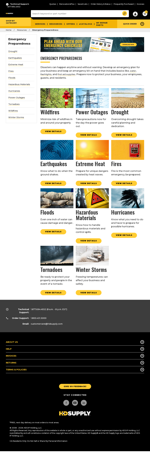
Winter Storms (16, 117)
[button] (124, 13)
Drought (12, 51)
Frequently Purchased (124, 4)
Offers (70, 24)
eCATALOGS (85, 24)
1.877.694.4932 (38, 309)
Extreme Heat (15, 64)
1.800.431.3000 (38, 318)
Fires (11, 71)
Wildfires (13, 110)
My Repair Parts (102, 24)
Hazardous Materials (19, 84)
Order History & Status (100, 4)
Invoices (140, 4)
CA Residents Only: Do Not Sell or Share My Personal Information (38, 441)
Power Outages (16, 97)
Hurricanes (14, 91)
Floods (11, 77)
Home (8, 30)
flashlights (46, 74)
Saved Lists (82, 4)
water (133, 71)
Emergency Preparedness (19, 41)
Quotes (52, 4)
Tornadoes (14, 104)
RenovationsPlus (66, 4)
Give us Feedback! (75, 386)
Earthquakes (15, 58)
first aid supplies (66, 74)
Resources (55, 24)
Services (40, 24)
